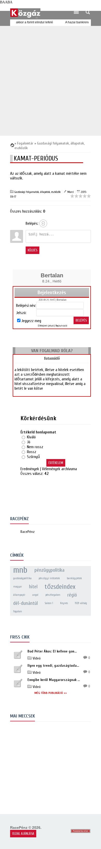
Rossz (31, 451)
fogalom (17, 611)
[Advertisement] (50, 80)
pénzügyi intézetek (49, 578)
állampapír (19, 595)
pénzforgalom (52, 595)
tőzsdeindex (60, 587)
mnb (20, 570)
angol (35, 595)
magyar (17, 586)
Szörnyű (33, 456)
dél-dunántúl (25, 603)
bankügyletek (74, 578)
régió (72, 595)
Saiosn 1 (49, 603)
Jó (28, 442)
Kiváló (31, 437)
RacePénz (27, 531)
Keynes (64, 603)
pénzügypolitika (49, 570)
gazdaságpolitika (22, 578)
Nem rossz (35, 447)
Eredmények (29, 469)
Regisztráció (61, 325)
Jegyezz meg (31, 320)
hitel (33, 587)
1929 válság (81, 603)
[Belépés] (43, 223)
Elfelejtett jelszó (46, 325)
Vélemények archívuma (59, 469)
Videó (36, 658)
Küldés (32, 250)
